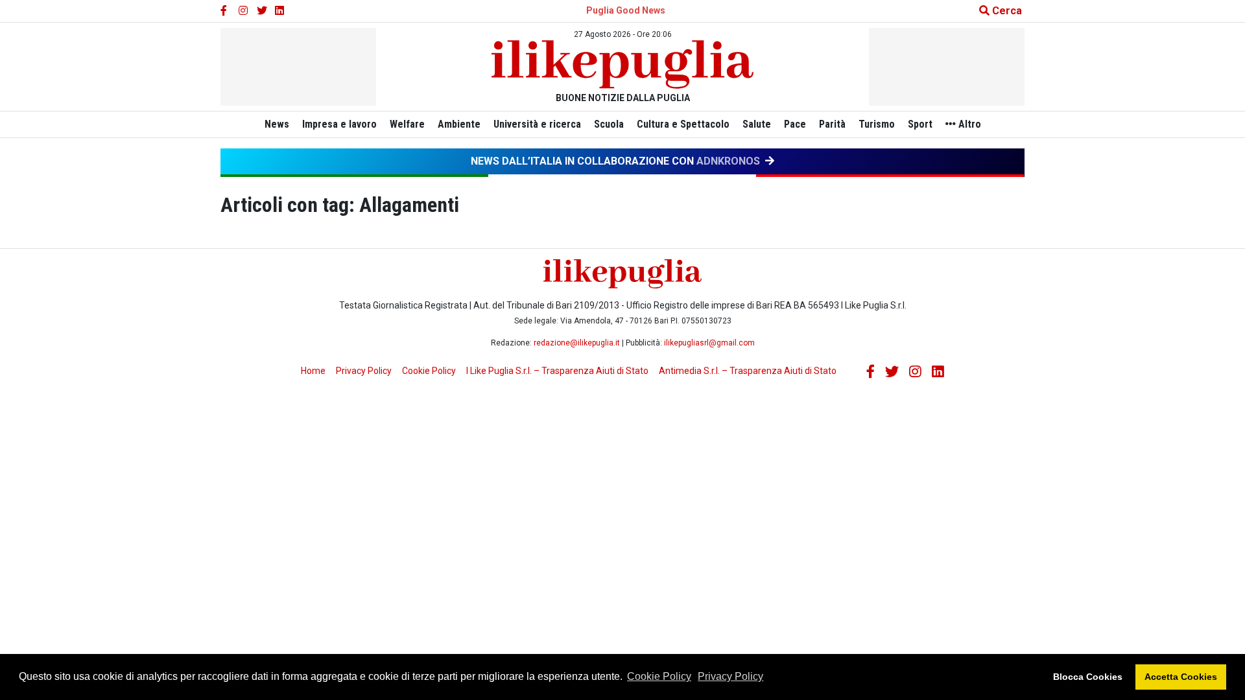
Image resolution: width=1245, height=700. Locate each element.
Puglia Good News (625, 10)
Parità (832, 124)
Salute (756, 124)
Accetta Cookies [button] (1180, 676)
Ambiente (459, 124)
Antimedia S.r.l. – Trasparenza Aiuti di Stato (747, 371)
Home (313, 371)
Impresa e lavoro (339, 124)
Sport (920, 124)
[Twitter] (262, 11)
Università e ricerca (537, 124)
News (277, 124)
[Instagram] (244, 11)
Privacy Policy (730, 676)
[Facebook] (225, 11)
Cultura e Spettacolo (683, 124)
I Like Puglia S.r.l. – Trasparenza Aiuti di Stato (557, 371)
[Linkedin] (280, 11)
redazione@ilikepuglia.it (577, 342)
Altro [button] (968, 124)
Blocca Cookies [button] (1087, 676)
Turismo (877, 124)
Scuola (609, 124)
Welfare (407, 124)
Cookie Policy (659, 676)
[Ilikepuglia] (622, 64)
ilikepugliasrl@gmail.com (709, 342)
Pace (795, 124)
